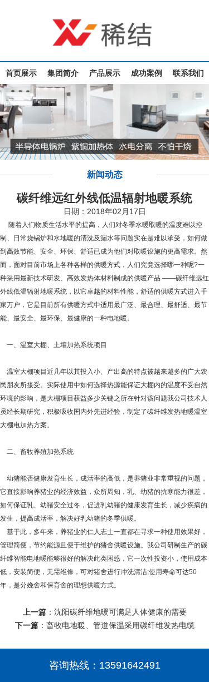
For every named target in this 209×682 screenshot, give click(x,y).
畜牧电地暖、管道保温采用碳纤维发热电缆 (120, 625)
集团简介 (63, 72)
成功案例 (146, 72)
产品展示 (104, 72)
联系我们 (188, 72)
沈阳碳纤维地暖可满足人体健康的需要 (120, 611)
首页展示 (21, 72)
